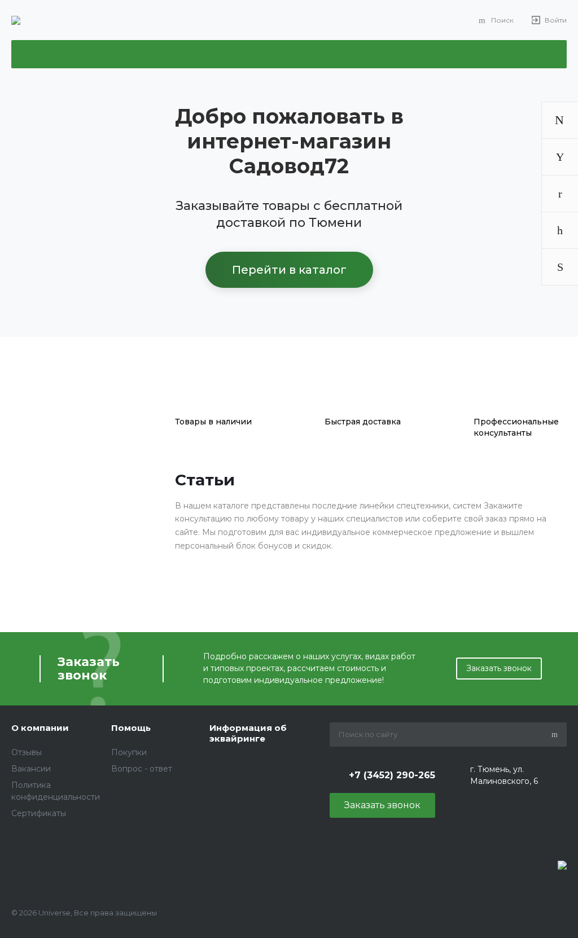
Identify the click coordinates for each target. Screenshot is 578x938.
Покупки (129, 752)
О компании (40, 727)
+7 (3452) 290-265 (392, 775)
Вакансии (31, 769)
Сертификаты (38, 813)
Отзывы (26, 752)
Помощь (131, 727)
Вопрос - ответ (141, 769)
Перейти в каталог (289, 270)
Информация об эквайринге (248, 733)
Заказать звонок (499, 668)
